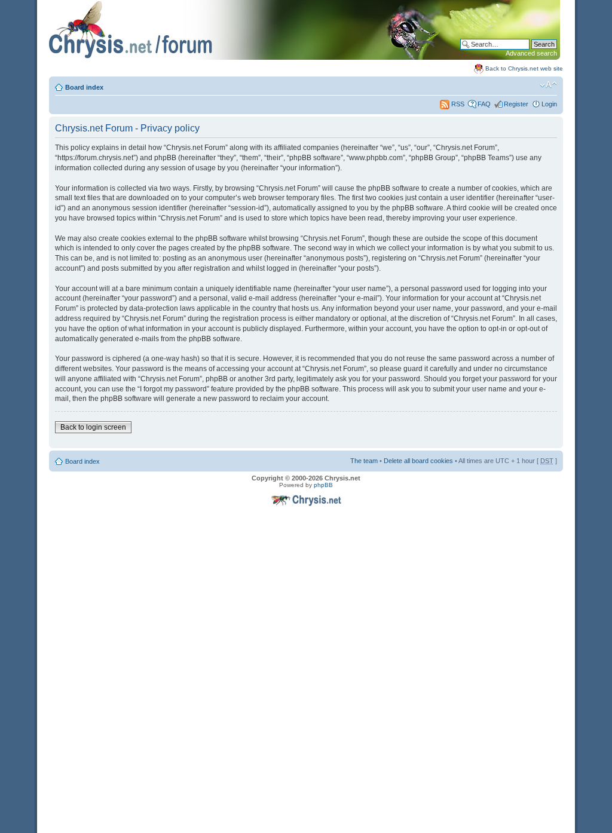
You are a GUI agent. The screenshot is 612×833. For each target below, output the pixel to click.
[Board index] (304, 57)
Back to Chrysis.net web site (524, 68)
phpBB (323, 485)
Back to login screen (93, 427)
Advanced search (531, 53)
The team (364, 460)
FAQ (484, 104)
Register (516, 104)
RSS (456, 104)
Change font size (548, 84)
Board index (84, 87)
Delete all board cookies (418, 460)
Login (549, 104)
